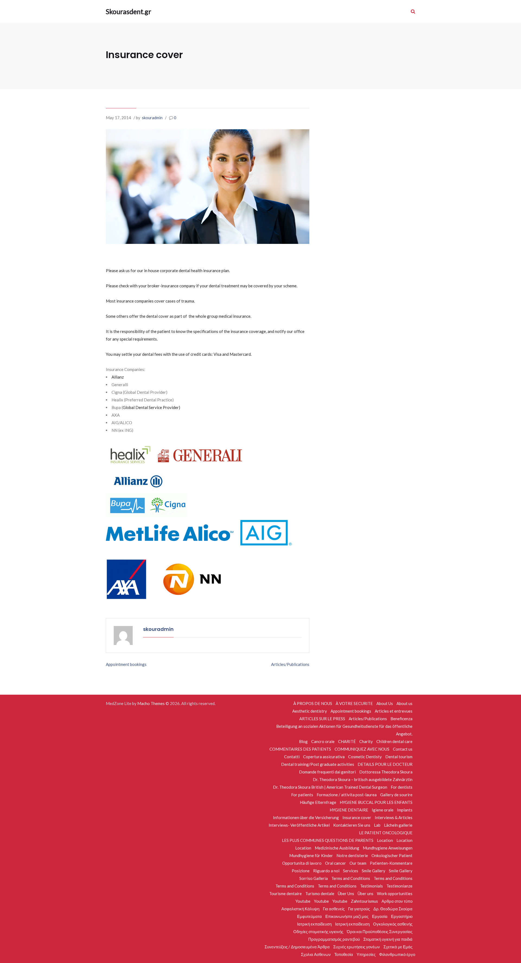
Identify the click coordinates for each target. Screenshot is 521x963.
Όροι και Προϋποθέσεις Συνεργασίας (379, 931)
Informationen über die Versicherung (306, 817)
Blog (303, 741)
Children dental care (394, 741)
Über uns (365, 893)
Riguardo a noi (326, 870)
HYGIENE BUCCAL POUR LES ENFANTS (376, 802)
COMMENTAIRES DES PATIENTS (300, 749)
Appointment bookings (126, 664)
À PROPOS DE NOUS (312, 703)
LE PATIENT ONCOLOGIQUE (385, 832)
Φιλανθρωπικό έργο (397, 954)
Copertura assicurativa (324, 756)
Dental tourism (398, 756)
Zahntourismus (364, 901)
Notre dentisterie (352, 855)
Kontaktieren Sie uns (351, 825)
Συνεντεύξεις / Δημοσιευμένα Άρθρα (297, 946)
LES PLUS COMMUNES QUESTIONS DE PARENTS (327, 840)
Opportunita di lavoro (302, 863)
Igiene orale (382, 809)
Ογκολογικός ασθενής (392, 923)
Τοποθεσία (343, 954)
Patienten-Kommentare (391, 863)
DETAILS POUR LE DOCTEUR (385, 764)
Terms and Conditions (350, 878)
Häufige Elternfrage (318, 802)
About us (404, 703)
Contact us (402, 749)
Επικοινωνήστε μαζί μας (346, 916)
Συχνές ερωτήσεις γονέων (356, 946)
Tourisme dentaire (285, 893)
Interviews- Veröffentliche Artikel (299, 825)
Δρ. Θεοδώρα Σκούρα (392, 908)
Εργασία (379, 916)
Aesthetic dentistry (309, 711)
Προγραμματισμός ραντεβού (334, 939)
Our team (358, 863)
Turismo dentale (319, 893)
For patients (302, 794)
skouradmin (152, 117)
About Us (384, 703)
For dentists (401, 787)
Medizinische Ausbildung (337, 847)
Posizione (301, 870)
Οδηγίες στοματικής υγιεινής (318, 931)
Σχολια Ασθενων (316, 954)
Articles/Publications (290, 664)
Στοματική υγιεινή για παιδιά (387, 939)
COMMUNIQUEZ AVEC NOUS (362, 749)
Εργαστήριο (401, 916)
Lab (377, 825)
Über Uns (346, 893)
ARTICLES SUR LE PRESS (322, 718)
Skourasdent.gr (128, 11)
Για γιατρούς (359, 908)
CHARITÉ (347, 741)
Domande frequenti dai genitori (327, 771)
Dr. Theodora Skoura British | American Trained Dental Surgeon (330, 787)
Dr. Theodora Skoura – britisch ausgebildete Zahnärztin (362, 779)
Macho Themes (151, 703)
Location (385, 840)
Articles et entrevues (393, 711)
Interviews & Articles (393, 817)
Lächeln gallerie (398, 825)
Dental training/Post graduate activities (317, 764)
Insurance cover (356, 817)
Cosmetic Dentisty (365, 756)
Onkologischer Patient (391, 855)
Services (350, 870)
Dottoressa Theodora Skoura (385, 771)
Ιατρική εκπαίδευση (314, 923)
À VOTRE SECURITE (354, 703)
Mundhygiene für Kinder (311, 855)
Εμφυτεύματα (309, 916)
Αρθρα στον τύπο (397, 901)
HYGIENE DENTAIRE (349, 809)
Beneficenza (401, 718)
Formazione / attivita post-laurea (347, 794)
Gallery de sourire (396, 794)
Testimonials (371, 885)
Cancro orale (323, 741)
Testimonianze (399, 885)
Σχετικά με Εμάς (397, 946)
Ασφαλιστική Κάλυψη (300, 908)
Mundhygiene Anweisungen (387, 847)
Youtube (303, 901)
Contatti (292, 756)
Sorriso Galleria (313, 878)
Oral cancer (335, 863)
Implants (404, 809)
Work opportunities (394, 893)
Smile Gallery (373, 870)
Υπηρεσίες (366, 954)
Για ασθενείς (334, 908)
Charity (366, 741)
